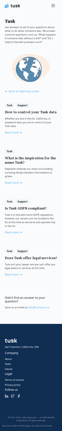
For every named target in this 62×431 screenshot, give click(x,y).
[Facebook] (18, 396)
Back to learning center (23, 91)
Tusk (9, 105)
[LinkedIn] (6, 396)
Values (8, 369)
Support (22, 105)
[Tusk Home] (12, 5)
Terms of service (14, 380)
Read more (12, 132)
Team (8, 364)
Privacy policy (12, 385)
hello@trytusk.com (39, 307)
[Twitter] (12, 396)
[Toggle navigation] (53, 5)
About (8, 359)
